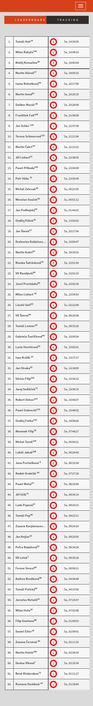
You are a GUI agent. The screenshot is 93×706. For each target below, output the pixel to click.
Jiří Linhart (23, 157)
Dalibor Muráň (25, 105)
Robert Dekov (25, 400)
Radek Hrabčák (26, 473)
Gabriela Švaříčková (29, 336)
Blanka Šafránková (28, 263)
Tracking (68, 20)
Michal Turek (24, 442)
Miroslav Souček (26, 200)
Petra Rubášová (26, 547)
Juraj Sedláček (25, 389)
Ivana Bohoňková (27, 84)
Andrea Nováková (27, 579)
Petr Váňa (23, 178)
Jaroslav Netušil (26, 600)
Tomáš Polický (25, 589)
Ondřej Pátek (24, 221)
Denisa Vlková (25, 663)
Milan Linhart (25, 294)
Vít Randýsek (24, 273)
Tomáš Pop (23, 516)
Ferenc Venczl (25, 568)
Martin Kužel (24, 252)
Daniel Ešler (24, 631)
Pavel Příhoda (25, 168)
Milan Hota (23, 610)
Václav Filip (23, 379)
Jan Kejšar (23, 537)
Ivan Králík (23, 358)
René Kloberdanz (27, 674)
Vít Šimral (22, 315)
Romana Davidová (28, 684)
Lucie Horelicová (27, 347)
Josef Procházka (27, 284)
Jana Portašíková (28, 463)
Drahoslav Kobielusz (29, 242)
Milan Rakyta (24, 52)
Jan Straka (23, 368)
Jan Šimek (22, 231)
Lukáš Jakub (24, 452)
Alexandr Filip (25, 431)
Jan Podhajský (25, 210)
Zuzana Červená (27, 642)
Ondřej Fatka (24, 421)
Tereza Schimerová (28, 136)
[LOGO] (19, 6)
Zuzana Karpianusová (30, 526)
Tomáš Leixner (25, 326)
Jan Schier (23, 126)
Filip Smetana (25, 621)
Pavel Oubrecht (26, 410)
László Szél (23, 305)
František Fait (25, 115)
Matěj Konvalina (26, 63)
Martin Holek (24, 652)
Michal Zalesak (26, 189)
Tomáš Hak (23, 42)
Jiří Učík (21, 494)
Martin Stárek (25, 73)
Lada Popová (24, 505)
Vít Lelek (21, 558)
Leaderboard (30, 20)
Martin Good (24, 94)
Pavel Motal (24, 484)
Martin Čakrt (24, 147)
